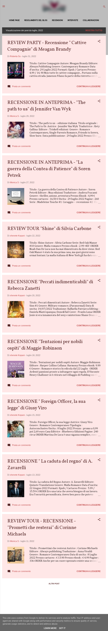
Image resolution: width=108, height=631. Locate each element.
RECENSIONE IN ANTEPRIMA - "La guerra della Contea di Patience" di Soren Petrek (48, 169)
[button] (99, 42)
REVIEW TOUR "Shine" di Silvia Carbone (49, 229)
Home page (14, 20)
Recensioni (57, 20)
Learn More (50, 628)
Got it (62, 628)
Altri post (54, 584)
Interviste (73, 20)
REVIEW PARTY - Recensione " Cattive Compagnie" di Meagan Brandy (46, 46)
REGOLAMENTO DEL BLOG (35, 20)
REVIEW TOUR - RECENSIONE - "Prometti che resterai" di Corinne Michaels (41, 528)
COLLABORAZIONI (91, 20)
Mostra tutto (93, 30)
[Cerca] (104, 7)
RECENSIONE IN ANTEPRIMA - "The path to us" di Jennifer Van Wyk (46, 106)
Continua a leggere (89, 86)
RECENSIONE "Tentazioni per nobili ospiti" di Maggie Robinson (45, 345)
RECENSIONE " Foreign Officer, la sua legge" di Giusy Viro (46, 404)
